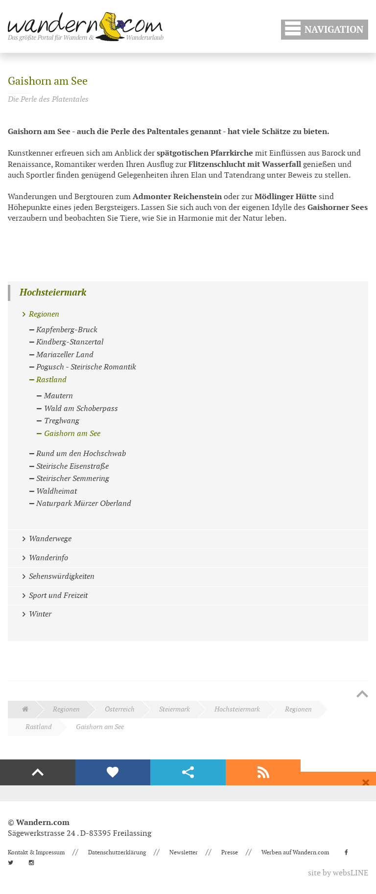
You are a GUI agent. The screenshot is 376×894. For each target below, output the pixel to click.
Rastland (38, 727)
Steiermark (174, 709)
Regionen (66, 709)
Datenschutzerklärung (117, 852)
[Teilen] (188, 772)
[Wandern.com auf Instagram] (34, 862)
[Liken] (113, 772)
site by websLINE (338, 873)
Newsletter (183, 852)
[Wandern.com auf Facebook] (349, 852)
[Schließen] (365, 783)
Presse (229, 852)
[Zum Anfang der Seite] (362, 695)
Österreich (120, 709)
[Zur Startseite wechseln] (86, 26)
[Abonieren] (263, 772)
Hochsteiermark (53, 292)
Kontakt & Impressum (36, 852)
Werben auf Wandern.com (295, 852)
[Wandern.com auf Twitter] (13, 862)
